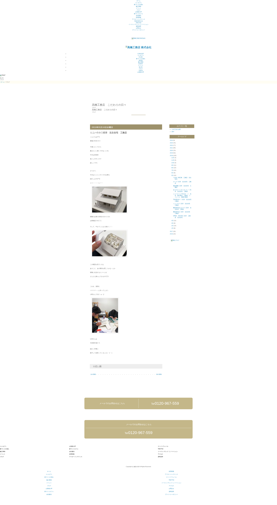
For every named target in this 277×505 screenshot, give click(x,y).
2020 (171, 150)
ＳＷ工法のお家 (176, 129)
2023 (171, 143)
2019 (171, 153)
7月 (172, 170)
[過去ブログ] (173, 240)
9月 (172, 165)
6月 (172, 173)
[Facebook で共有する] (100, 366)
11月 (172, 160)
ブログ (138, 10)
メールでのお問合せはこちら (112, 403)
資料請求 (138, 26)
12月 (172, 157)
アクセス (171, 486)
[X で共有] (98, 366)
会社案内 (138, 15)
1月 (172, 228)
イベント (138, 8)
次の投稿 (93, 374)
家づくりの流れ (138, 4)
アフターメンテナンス (138, 19)
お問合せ (138, 28)
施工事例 (138, 6)
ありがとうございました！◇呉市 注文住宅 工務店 (182, 190)
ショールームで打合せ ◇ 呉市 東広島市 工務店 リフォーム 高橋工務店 (182, 195)
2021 (171, 148)
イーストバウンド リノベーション (138, 24)
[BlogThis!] (96, 366)
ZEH (173, 131)
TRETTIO (138, 23)
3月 (172, 223)
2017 (171, 231)
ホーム (138, 1)
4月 (172, 220)
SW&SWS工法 (138, 21)
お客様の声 (138, 12)
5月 (172, 175)
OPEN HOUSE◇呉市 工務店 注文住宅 (182, 216)
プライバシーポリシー (138, 30)
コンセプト (138, 2)
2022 (171, 145)
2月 (172, 225)
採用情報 (138, 17)
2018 (171, 155)
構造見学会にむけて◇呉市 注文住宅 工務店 (182, 208)
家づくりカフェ (138, 13)
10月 (172, 163)
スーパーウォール (171, 477)
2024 (171, 140)
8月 (172, 168)
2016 (171, 234)
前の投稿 (159, 374)
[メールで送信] (94, 366)
